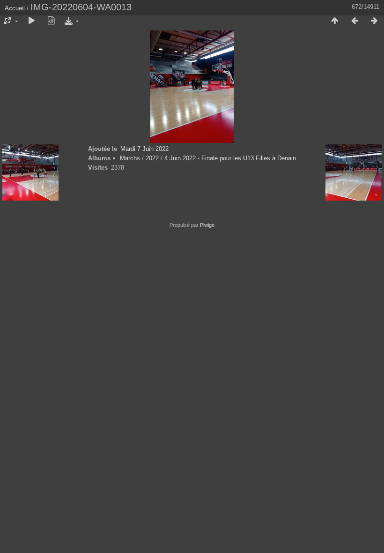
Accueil (15, 8)
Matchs (130, 158)
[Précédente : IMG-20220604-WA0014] (354, 21)
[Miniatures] (335, 21)
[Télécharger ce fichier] (71, 21)
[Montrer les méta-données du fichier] (51, 21)
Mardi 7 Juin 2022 (144, 148)
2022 (152, 158)
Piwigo (207, 225)
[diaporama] (31, 21)
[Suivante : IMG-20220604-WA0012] (374, 21)
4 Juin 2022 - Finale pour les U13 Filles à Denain (230, 158)
